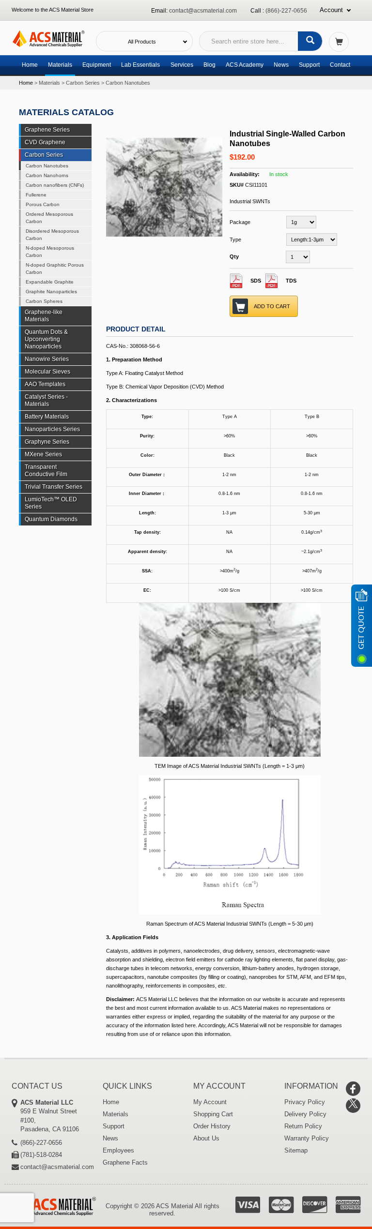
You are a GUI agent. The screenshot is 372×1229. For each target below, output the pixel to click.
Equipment (96, 64)
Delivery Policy (305, 1114)
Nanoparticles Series (52, 429)
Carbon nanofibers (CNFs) (55, 185)
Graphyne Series (47, 441)
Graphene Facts (125, 1162)
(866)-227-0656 (286, 10)
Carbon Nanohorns (47, 175)
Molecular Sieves (47, 371)
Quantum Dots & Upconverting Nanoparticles (46, 339)
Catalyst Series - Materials (46, 400)
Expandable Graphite (50, 282)
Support (309, 64)
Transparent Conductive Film (46, 471)
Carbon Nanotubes (128, 83)
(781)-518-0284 (41, 1154)
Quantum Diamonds (51, 519)
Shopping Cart (213, 1114)
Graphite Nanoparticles (51, 291)
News (281, 64)
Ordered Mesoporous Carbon (49, 217)
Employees (118, 1150)
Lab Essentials (140, 64)
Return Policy (303, 1126)
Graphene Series (47, 129)
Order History (212, 1126)
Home (30, 64)
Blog (209, 64)
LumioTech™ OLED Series (51, 503)
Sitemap (296, 1150)
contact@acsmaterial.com (203, 10)
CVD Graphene (45, 142)
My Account (210, 1102)
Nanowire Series (47, 359)
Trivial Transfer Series (53, 486)
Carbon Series (83, 83)
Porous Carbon (43, 204)
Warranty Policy (306, 1138)
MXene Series (43, 454)
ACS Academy (245, 64)
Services (181, 64)
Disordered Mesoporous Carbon (52, 234)
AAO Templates (45, 384)
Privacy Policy (304, 1102)
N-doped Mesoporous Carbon (50, 251)
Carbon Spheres (44, 301)
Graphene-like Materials (43, 316)
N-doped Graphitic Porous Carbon (55, 268)
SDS (255, 281)
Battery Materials (47, 416)
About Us (206, 1138)
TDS (291, 281)
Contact (340, 64)
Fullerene (36, 194)
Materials (60, 64)
